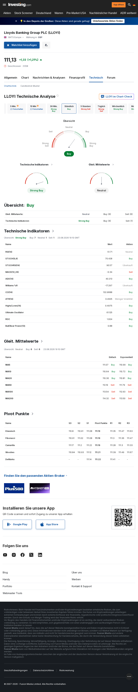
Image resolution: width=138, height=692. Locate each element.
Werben (76, 579)
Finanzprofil (77, 77)
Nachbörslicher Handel (103, 13)
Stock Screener (23, 13)
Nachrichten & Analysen (49, 77)
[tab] (16, 108)
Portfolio (7, 586)
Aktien (7, 13)
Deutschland (43, 13)
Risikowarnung (66, 670)
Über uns (77, 572)
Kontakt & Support (82, 586)
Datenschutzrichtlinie (43, 670)
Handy (6, 579)
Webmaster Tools (12, 593)
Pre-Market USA (76, 13)
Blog (5, 572)
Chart (25, 77)
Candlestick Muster (30, 86)
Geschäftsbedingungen (16, 670)
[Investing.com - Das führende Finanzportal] (19, 5)
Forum (111, 77)
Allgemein (10, 77)
